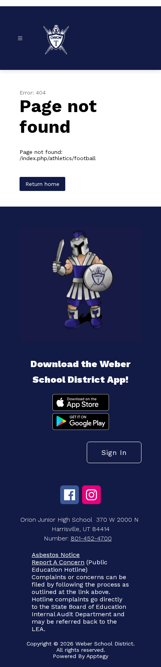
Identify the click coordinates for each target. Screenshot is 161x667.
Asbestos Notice (56, 554)
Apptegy (97, 656)
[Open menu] (20, 38)
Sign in (114, 452)
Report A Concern (58, 562)
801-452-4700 (91, 538)
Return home (42, 184)
